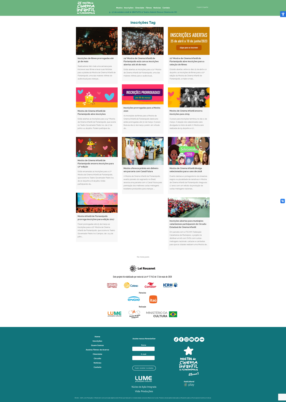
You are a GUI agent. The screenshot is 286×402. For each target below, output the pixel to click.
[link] (283, 14)
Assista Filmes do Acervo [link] (97, 350)
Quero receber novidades (144, 368)
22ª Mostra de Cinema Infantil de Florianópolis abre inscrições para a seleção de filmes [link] (187, 61)
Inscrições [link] (97, 341)
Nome (144, 345)
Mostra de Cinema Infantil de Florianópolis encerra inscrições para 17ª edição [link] (96, 163)
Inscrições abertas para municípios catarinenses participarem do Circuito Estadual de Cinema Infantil (188, 224)
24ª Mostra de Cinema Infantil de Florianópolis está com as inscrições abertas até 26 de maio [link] (141, 61)
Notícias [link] (97, 363)
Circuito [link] (97, 358)
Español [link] (205, 7)
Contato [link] (97, 367)
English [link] (199, 7)
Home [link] (97, 336)
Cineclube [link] (97, 354)
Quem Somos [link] (97, 345)
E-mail (144, 354)
